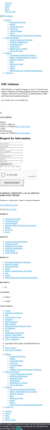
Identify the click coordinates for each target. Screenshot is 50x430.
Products (8, 53)
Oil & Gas (14, 29)
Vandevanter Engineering (14, 333)
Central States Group (13, 317)
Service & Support (12, 38)
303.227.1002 (10, 12)
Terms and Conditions (13, 350)
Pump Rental (15, 46)
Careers (8, 5)
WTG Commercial (12, 339)
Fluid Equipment (11, 322)
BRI (6, 315)
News (7, 7)
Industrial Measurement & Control (18, 326)
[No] (22, 429)
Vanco (7, 330)
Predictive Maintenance (19, 42)
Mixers (12, 68)
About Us (8, 3)
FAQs (7, 10)
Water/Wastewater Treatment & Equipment (26, 71)
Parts (11, 62)
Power (12, 33)
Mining (12, 24)
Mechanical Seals (16, 64)
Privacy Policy (10, 348)
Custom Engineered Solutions (21, 40)
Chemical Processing (18, 22)
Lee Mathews (10, 328)
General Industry (16, 31)
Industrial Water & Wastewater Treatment (25, 35)
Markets (8, 20)
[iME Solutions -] (6, 16)
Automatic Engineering (14, 313)
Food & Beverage (16, 27)
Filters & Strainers (17, 60)
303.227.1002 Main (22, 126)
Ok (19, 429)
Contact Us (9, 73)
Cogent (7, 311)
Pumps (12, 66)
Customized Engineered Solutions (23, 55)
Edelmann (9, 319)
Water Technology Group (14, 337)
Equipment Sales (16, 44)
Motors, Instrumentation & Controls (23, 57)
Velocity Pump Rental (13, 335)
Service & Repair (16, 51)
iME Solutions (10, 324)
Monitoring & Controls (18, 49)
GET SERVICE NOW (9, 205)
